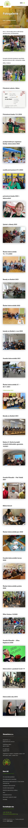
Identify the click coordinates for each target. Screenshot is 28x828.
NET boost (9, 821)
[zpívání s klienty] (14, 242)
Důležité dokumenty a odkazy (10, 790)
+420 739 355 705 (7, 812)
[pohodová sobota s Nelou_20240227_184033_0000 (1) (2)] (14, 107)
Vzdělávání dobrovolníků (9, 785)
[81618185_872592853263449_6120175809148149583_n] (14, 661)
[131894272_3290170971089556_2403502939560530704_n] (14, 633)
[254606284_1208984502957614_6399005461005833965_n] (14, 465)
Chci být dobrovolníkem (9, 777)
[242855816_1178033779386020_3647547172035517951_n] (14, 434)
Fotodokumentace (7, 794)
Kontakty (5, 799)
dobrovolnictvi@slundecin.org (10, 814)
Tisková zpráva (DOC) (8, 390)
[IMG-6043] (14, 408)
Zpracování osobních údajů (9, 797)
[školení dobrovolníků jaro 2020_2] (14, 550)
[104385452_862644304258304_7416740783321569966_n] (14, 579)
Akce (4, 792)
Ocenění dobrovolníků (8, 788)
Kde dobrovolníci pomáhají (9, 779)
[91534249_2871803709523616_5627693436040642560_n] (14, 687)
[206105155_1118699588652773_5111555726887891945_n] (14, 377)
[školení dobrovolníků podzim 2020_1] (14, 607)
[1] (14, 162)
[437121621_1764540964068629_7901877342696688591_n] (14, 132)
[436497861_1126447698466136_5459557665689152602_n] (14, 51)
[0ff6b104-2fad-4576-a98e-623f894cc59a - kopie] (14, 80)
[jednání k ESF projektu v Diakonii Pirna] (14, 524)
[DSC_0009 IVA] (14, 715)
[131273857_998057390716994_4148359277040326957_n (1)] (14, 498)
